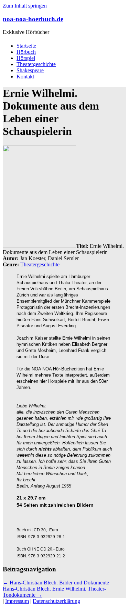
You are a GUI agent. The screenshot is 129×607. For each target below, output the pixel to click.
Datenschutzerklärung (56, 601)
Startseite (26, 46)
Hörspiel (26, 58)
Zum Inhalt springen (25, 6)
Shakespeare (30, 70)
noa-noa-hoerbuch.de (33, 19)
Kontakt (25, 76)
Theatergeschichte (36, 64)
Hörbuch (26, 52)
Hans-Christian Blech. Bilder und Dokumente (56, 582)
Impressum (17, 601)
